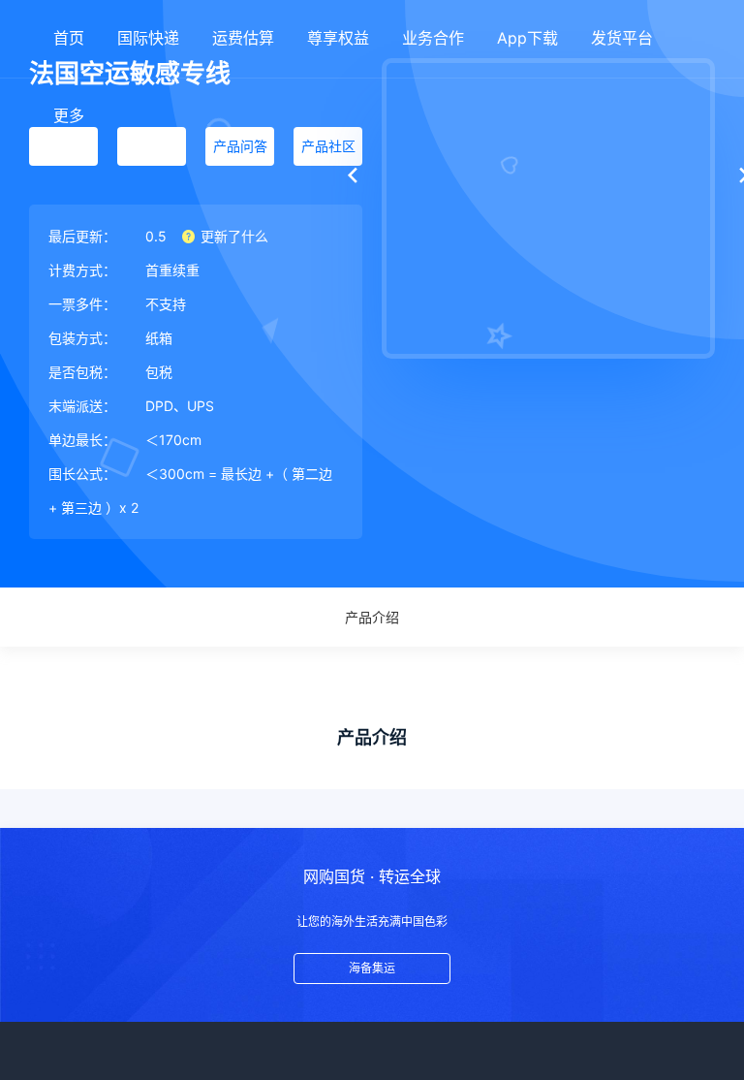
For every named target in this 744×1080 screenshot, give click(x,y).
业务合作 (433, 38)
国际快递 (148, 38)
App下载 (527, 38)
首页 (68, 38)
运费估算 (243, 38)
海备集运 (372, 968)
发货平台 (622, 38)
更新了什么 (232, 236)
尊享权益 (338, 38)
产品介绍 (372, 617)
